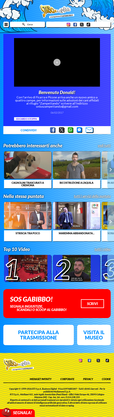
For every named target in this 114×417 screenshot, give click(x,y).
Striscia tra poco (28, 233)
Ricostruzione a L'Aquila (76, 183)
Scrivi (92, 303)
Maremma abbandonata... (76, 233)
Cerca (30, 24)
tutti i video (103, 249)
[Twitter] (82, 24)
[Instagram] (68, 24)
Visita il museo (94, 335)
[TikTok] (88, 24)
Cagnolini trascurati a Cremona (28, 184)
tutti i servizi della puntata (92, 196)
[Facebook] (75, 24)
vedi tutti (104, 145)
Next (110, 169)
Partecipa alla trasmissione (38, 335)
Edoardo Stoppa (26, 118)
